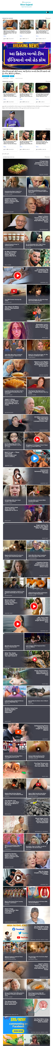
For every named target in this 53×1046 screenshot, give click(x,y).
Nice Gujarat (26, 4)
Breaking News (6, 76)
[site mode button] (47, 12)
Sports (12, 76)
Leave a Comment (19, 78)
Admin (11, 78)
